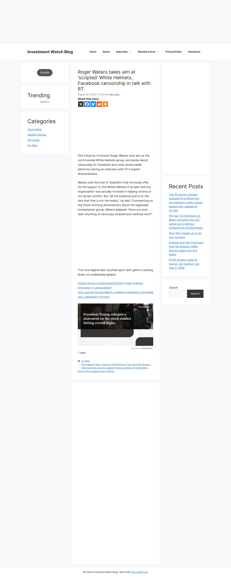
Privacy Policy (173, 51)
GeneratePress (139, 572)
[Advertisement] (94, 22)
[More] (105, 104)
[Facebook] (87, 104)
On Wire (85, 361)
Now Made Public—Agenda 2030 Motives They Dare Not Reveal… (116, 364)
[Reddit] (99, 104)
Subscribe (122, 51)
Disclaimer (194, 51)
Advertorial (34, 129)
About (106, 51)
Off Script (33, 140)
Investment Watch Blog (50, 51)
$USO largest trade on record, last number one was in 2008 (184, 263)
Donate (44, 72)
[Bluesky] (93, 104)
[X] (81, 104)
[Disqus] (115, 432)
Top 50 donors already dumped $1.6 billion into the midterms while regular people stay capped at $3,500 (186, 202)
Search (173, 287)
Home (93, 51)
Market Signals (37, 134)
